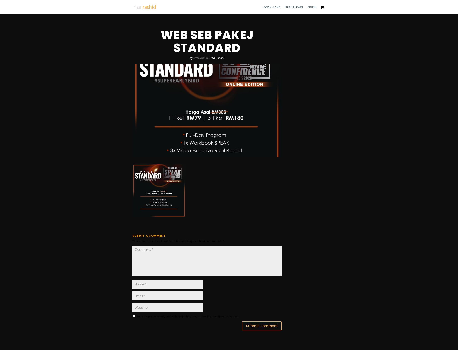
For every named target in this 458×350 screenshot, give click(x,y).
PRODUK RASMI (294, 7)
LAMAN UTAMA (271, 7)
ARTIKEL (312, 7)
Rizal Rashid (200, 58)
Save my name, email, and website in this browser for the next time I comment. (188, 316)
